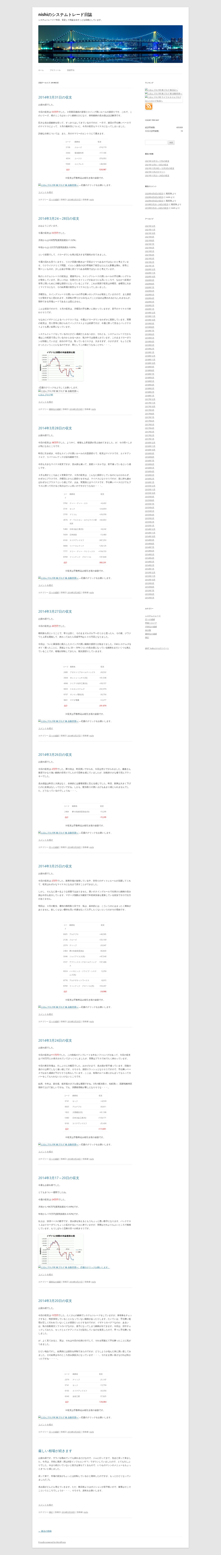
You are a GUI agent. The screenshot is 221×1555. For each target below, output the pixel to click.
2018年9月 (149, 366)
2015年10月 (150, 493)
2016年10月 (150, 449)
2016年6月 (149, 464)
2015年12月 (150, 485)
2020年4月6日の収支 (154, 193)
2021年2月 (149, 262)
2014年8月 (149, 543)
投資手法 (70, 70)
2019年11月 (150, 316)
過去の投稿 (45, 1531)
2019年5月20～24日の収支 (156, 204)
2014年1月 (149, 569)
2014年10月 (150, 536)
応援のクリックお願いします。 (94, 1267)
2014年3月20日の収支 (55, 1300)
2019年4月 (149, 341)
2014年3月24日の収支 (55, 1040)
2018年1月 (149, 395)
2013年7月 (149, 590)
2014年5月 (149, 554)
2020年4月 (149, 298)
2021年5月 (149, 251)
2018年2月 (149, 392)
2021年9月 (149, 236)
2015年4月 (149, 514)
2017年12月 (150, 399)
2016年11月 (150, 446)
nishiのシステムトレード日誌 (65, 14)
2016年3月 (149, 475)
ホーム (41, 70)
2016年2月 (149, 478)
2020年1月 (149, 309)
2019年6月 (149, 334)
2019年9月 (149, 323)
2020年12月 (150, 269)
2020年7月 (149, 287)
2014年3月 (149, 561)
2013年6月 (149, 594)
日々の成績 (54, 199)
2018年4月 (149, 384)
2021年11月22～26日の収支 (157, 175)
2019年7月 (149, 330)
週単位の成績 (55, 409)
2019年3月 (149, 345)
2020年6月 (149, 291)
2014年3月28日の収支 (55, 428)
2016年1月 (149, 482)
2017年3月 (149, 431)
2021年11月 (150, 229)
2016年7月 (149, 460)
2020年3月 (149, 301)
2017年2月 (149, 435)
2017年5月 (149, 424)
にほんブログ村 (45, 394)
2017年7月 (149, 417)
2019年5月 (149, 338)
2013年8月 (149, 587)
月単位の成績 (151, 626)
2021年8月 (149, 240)
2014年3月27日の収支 (55, 611)
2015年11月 (150, 489)
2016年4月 (149, 471)
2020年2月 (149, 305)
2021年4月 (149, 255)
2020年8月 (149, 283)
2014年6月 (149, 550)
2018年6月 (149, 377)
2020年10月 (150, 276)
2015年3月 (149, 518)
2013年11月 (150, 576)
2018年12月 (150, 356)
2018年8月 (149, 370)
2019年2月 (149, 348)
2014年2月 (149, 565)
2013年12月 (150, 572)
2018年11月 (150, 359)
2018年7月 (149, 374)
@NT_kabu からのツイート (157, 648)
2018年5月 (149, 381)
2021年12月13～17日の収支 (157, 161)
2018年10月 (150, 363)
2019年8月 (149, 327)
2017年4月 (149, 428)
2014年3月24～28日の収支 (58, 218)
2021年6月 (149, 247)
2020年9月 (149, 280)
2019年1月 (149, 352)
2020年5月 (149, 294)
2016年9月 (149, 453)
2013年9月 (149, 583)
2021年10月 (150, 233)
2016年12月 (150, 442)
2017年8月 (149, 413)
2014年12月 (150, 529)
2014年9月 (149, 540)
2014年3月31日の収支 (55, 97)
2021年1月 (149, 265)
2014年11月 (150, 532)
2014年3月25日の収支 (55, 866)
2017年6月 (149, 421)
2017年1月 (149, 439)
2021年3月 (149, 258)
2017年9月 (149, 410)
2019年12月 (150, 312)
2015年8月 (149, 500)
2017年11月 (150, 402)
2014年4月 (149, 558)
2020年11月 (150, 273)
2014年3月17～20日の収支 (58, 1177)
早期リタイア (151, 623)
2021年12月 (150, 226)
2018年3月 (149, 388)
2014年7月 (149, 547)
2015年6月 (149, 507)
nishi (91, 199)
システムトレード (153, 615)
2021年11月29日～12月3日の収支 (159, 168)
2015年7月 (149, 504)
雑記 (51, 1512)
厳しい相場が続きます (55, 1450)
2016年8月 (149, 457)
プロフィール (55, 70)
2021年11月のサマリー (155, 172)
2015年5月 (149, 511)
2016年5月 (149, 467)
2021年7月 (149, 244)
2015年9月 (149, 496)
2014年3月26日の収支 (55, 754)
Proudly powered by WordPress (52, 1542)
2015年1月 (149, 525)
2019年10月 (150, 319)
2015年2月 (149, 522)
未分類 (148, 630)
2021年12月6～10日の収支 (156, 164)
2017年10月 (150, 406)
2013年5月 (149, 597)
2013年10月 (150, 579)
